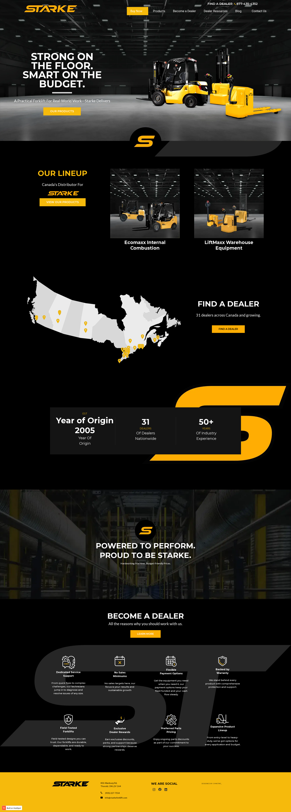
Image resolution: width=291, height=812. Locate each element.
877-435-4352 (247, 4)
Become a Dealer (184, 11)
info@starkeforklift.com (116, 797)
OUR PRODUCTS (62, 111)
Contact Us (259, 11)
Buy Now (136, 11)
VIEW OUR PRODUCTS (62, 202)
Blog (238, 11)
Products (159, 11)
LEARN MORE (145, 633)
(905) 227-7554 (112, 793)
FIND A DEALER (219, 4)
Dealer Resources (215, 11)
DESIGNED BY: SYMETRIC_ (212, 784)
